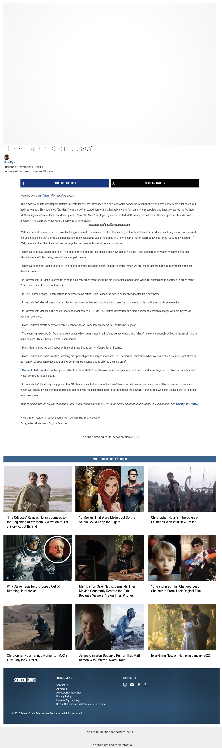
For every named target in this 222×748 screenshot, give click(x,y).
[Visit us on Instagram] (126, 685)
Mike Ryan (9, 162)
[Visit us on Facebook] (140, 685)
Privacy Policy (63, 696)
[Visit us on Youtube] (133, 685)
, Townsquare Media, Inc (48, 713)
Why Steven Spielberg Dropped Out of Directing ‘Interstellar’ (33, 588)
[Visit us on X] (147, 685)
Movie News (41, 423)
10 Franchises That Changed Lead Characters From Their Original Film (176, 588)
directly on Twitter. (187, 404)
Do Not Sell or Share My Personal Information (81, 704)
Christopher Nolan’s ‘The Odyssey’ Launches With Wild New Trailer (175, 519)
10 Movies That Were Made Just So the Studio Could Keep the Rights (107, 519)
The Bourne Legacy (89, 417)
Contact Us (62, 685)
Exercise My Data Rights (69, 700)
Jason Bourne (55, 417)
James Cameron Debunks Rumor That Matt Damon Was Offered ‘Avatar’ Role (109, 657)
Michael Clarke (31, 370)
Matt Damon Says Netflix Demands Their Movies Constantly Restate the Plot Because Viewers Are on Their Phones (107, 590)
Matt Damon (71, 417)
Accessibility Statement (69, 692)
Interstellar (49, 195)
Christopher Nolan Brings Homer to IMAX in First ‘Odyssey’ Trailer (38, 657)
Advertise (61, 688)
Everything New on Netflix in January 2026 (181, 655)
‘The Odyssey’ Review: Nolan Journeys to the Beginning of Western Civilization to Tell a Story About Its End (38, 521)
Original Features (58, 423)
